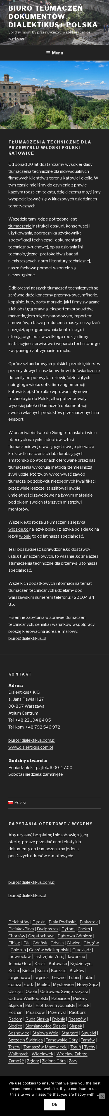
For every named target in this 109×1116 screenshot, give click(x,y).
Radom (15, 1019)
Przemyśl (57, 1012)
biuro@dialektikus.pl (27, 638)
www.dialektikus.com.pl (30, 747)
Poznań (15, 1012)
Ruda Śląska (37, 1019)
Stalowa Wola (45, 1033)
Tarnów (88, 1040)
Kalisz (40, 963)
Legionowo (19, 977)
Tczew (14, 1047)
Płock (83, 1005)
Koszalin (59, 970)
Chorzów (16, 935)
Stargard (69, 1033)
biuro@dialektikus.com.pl (31, 740)
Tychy (89, 1047)
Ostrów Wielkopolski (28, 998)
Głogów (91, 942)
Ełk (26, 942)
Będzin (39, 922)
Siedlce (15, 1026)
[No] (102, 1096)
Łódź (29, 984)
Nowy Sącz (87, 984)
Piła (28, 1005)
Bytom (68, 928)
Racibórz (77, 1012)
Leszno (59, 977)
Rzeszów (77, 1019)
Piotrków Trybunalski (55, 1005)
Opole (31, 991)
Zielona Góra (54, 1061)
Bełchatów (18, 922)
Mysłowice (63, 984)
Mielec (43, 984)
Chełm (84, 928)
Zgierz (33, 1061)
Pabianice (60, 998)
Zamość (16, 1061)
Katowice (58, 963)
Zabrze (80, 1054)
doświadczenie (86, 370)
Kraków (77, 970)
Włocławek (42, 1054)
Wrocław (65, 1054)
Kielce (28, 970)
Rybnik (58, 1019)
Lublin (87, 977)
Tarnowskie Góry (62, 1040)
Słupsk (75, 1026)
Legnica (41, 977)
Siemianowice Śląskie (45, 1026)
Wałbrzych (18, 1054)
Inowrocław (19, 956)
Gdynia (57, 942)
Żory (73, 1061)
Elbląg (14, 942)
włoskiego (18, 529)
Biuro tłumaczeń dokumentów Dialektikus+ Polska (53, 16)
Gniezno (18, 949)
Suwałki (88, 1033)
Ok (54, 1104)
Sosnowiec (18, 1033)
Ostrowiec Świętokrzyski (64, 991)
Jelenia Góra (19, 963)
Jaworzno (76, 956)
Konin (42, 970)
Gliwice (73, 942)
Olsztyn (15, 991)
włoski (25, 536)
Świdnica (34, 1040)
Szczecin (17, 1040)
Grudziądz (81, 949)
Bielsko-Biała (21, 928)
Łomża (14, 984)
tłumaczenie (20, 226)
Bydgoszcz (47, 928)
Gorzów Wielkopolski (49, 949)
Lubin (74, 977)
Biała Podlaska (63, 922)
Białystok (89, 922)
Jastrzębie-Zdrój (49, 956)
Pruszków (35, 1012)
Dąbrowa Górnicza (75, 935)
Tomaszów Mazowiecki (45, 1047)
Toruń (75, 1047)
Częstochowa (41, 935)
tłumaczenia (19, 171)
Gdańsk (40, 942)
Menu (57, 53)
